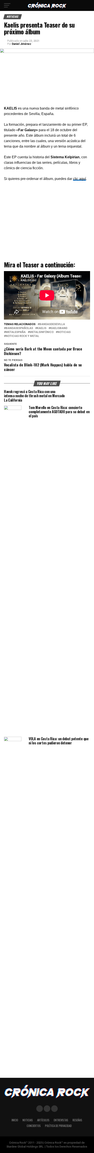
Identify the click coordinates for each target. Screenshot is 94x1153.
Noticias (64, 332)
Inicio (15, 1120)
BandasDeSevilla (52, 324)
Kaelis (41, 328)
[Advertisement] (47, 222)
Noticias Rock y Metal (22, 336)
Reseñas (77, 1120)
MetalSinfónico (42, 332)
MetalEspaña (16, 332)
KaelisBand (58, 328)
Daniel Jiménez (21, 43)
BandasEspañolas (19, 328)
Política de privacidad (58, 1126)
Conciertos (34, 1126)
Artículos (43, 1120)
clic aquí (79, 179)
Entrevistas (61, 1120)
